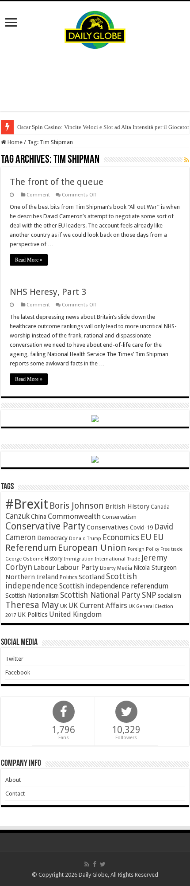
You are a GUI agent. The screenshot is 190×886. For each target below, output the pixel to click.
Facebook (17, 672)
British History (127, 506)
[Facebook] (94, 864)
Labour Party (77, 567)
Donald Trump (85, 538)
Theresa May (32, 605)
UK (63, 606)
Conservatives (108, 527)
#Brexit (26, 504)
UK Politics (32, 614)
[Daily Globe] (95, 28)
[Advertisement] (95, 80)
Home (14, 142)
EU (146, 537)
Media (124, 568)
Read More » (28, 260)
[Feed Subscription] (186, 160)
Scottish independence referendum (113, 586)
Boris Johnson (76, 506)
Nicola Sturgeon (155, 567)
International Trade (117, 559)
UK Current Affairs (97, 605)
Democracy (52, 537)
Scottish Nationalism (32, 595)
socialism (169, 595)
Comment (38, 195)
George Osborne (24, 559)
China (38, 516)
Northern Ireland (31, 577)
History (53, 558)
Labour (44, 568)
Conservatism (119, 517)
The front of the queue (56, 181)
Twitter (14, 658)
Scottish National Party (100, 595)
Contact (15, 793)
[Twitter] (102, 864)
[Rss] (87, 864)
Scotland (92, 577)
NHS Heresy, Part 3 (48, 291)
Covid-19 (141, 527)
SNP (149, 595)
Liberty (108, 568)
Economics (121, 537)
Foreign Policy (143, 549)
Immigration (79, 559)
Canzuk (17, 516)
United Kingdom (75, 614)
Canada (160, 507)
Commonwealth (74, 516)
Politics (68, 577)
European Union (92, 547)
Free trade (171, 549)
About (13, 779)
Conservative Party (45, 526)
